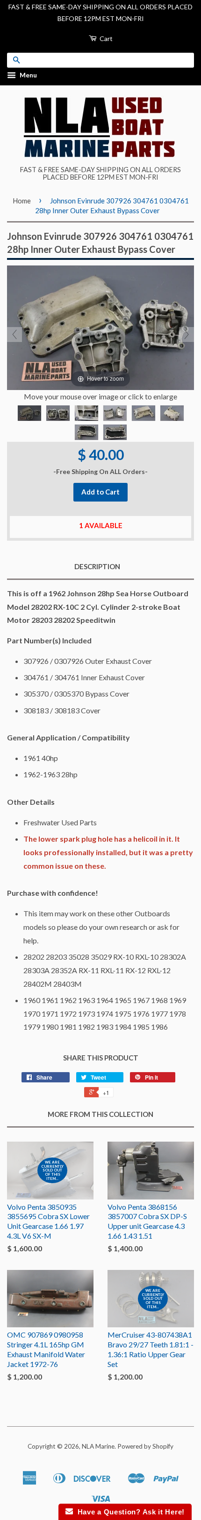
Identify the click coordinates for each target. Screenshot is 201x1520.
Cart (105, 38)
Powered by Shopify (145, 1446)
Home (22, 200)
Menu (27, 75)
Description (97, 566)
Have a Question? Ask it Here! (129, 1512)
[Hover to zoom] (100, 326)
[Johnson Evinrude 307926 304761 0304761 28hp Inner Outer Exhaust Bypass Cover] (29, 413)
